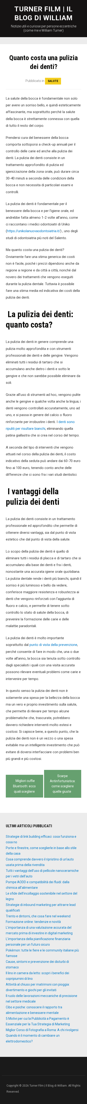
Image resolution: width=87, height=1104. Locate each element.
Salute (53, 81)
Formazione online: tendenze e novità (33, 922)
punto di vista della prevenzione (53, 645)
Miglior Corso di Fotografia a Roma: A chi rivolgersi (42, 1030)
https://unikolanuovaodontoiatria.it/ (33, 231)
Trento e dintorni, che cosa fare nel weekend (38, 916)
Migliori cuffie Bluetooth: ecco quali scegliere (24, 786)
